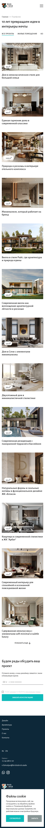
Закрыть (34, 818)
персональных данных (32, 692)
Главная (5, 17)
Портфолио (16, 17)
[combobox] (5, 682)
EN (6, 751)
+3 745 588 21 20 (8, 761)
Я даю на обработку (22, 692)
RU (3, 751)
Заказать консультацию (22, 697)
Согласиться (15, 818)
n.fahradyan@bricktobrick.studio (14, 765)
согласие (13, 692)
